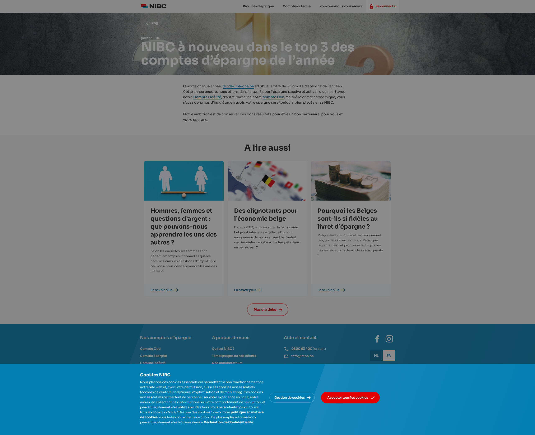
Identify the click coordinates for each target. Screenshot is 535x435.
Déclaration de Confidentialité (228, 422)
